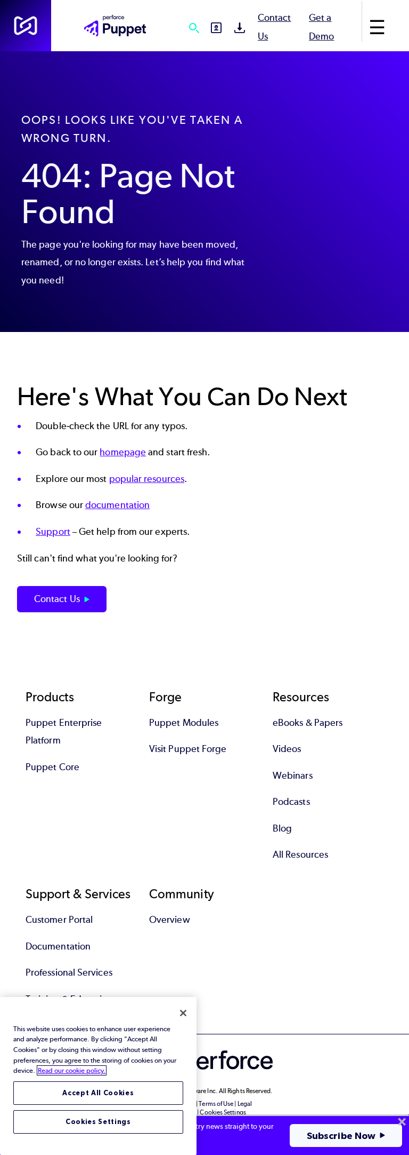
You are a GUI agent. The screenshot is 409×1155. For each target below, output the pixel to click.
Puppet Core (52, 767)
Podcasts (291, 802)
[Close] (183, 1013)
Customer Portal (59, 919)
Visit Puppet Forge (187, 749)
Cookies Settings (98, 1122)
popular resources (146, 479)
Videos (287, 749)
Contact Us (57, 599)
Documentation (58, 946)
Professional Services (69, 972)
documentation (117, 505)
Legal (245, 1103)
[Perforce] (25, 25)
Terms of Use (216, 1103)
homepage (123, 452)
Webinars (293, 775)
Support (53, 531)
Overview (169, 919)
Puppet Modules (183, 723)
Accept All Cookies (98, 1093)
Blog (282, 828)
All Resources (300, 854)
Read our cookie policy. (71, 1070)
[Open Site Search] (193, 27)
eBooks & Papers (307, 723)
